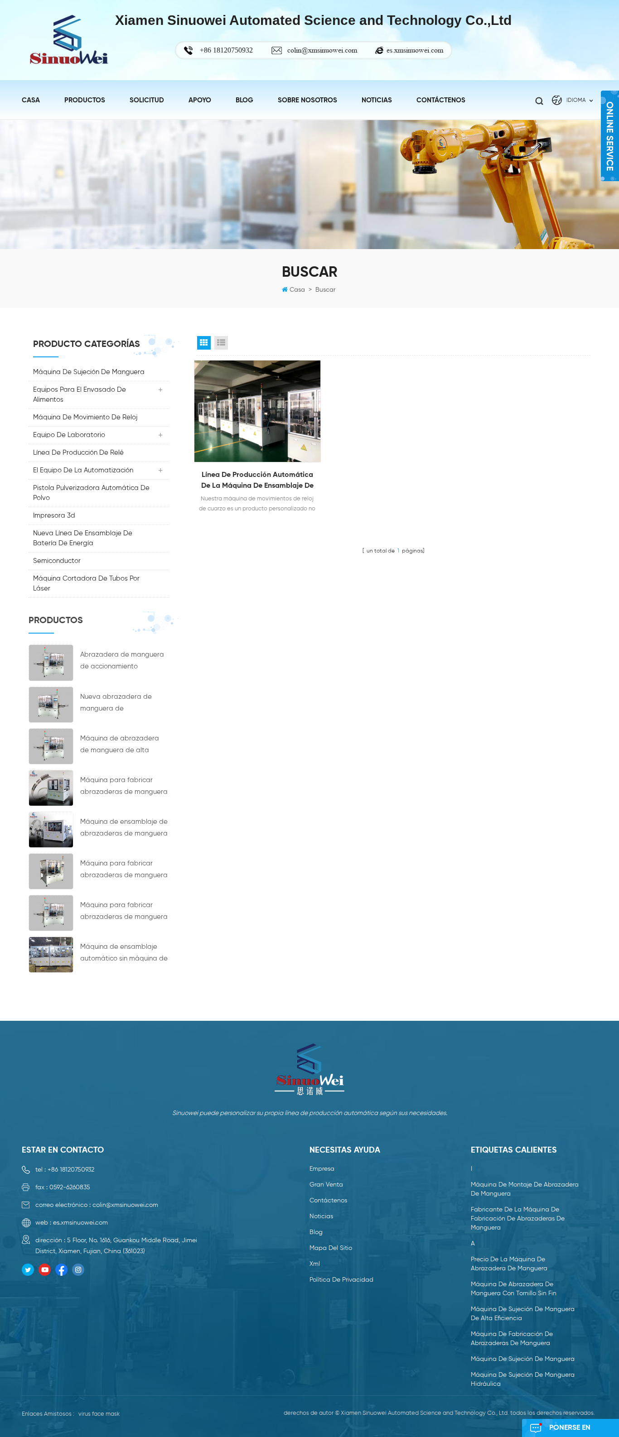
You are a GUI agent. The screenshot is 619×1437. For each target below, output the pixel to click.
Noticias (321, 1216)
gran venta (326, 1185)
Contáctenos (440, 100)
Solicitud (147, 100)
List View (221, 343)
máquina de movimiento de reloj (85, 417)
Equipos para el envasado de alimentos (79, 394)
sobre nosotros (307, 100)
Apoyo (200, 100)
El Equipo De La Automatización (83, 470)
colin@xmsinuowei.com (322, 50)
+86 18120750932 (71, 1170)
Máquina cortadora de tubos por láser (86, 583)
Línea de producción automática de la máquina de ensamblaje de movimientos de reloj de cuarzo (257, 481)
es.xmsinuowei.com (415, 50)
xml (315, 1264)
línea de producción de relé (78, 452)
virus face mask (99, 1414)
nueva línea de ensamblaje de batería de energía (82, 538)
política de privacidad (341, 1280)
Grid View (204, 343)
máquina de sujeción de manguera (89, 372)
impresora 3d (54, 515)
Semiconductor (57, 560)
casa (31, 100)
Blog (244, 100)
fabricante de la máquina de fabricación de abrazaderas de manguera (518, 1218)
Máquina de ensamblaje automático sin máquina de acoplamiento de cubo (124, 954)
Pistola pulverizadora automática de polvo (91, 493)
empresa (322, 1169)
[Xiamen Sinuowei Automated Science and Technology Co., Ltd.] (68, 40)
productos (84, 100)
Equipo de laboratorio (69, 435)
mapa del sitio (331, 1248)
